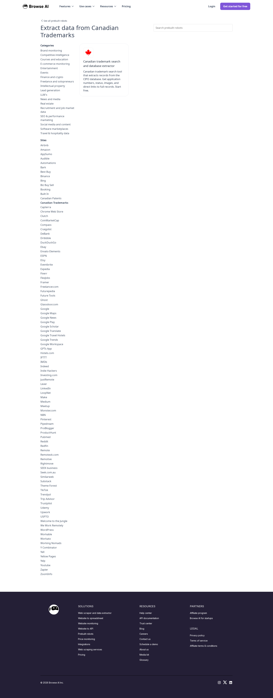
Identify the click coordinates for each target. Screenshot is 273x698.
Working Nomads (50, 543)
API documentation (149, 618)
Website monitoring (88, 623)
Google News (48, 317)
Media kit (144, 654)
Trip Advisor (47, 499)
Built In (44, 194)
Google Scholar (49, 326)
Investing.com (48, 375)
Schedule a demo (149, 644)
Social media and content (55, 124)
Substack (45, 481)
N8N (43, 415)
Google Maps (48, 313)
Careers (144, 633)
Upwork (45, 512)
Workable (46, 534)
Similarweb (47, 477)
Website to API (85, 628)
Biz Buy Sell (47, 185)
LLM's (43, 94)
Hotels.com (47, 353)
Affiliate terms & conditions (203, 645)
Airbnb (44, 145)
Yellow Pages (48, 556)
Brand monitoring (51, 50)
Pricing (126, 6)
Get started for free (235, 6)
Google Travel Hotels (52, 335)
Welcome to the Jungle (53, 521)
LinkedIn (45, 388)
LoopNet (45, 393)
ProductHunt (48, 432)
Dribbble (45, 238)
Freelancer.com (49, 286)
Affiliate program (198, 613)
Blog (142, 628)
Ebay (43, 247)
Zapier (44, 569)
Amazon (45, 149)
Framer (44, 282)
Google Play (47, 322)
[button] (67, 6)
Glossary (144, 660)
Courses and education (54, 59)
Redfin (44, 446)
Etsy (42, 260)
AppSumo (46, 154)
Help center (146, 613)
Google (44, 309)
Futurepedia (47, 291)
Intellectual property (52, 86)
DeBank (45, 233)
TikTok (44, 490)
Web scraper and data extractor (95, 613)
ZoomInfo (46, 574)
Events (44, 72)
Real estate (47, 103)
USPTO (44, 516)
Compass (46, 225)
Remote (45, 450)
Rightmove (46, 463)
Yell (42, 552)
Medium (45, 401)
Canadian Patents (50, 198)
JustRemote (47, 379)
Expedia (45, 269)
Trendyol (45, 494)
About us (144, 649)
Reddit (44, 441)
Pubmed (45, 437)
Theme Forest (48, 485)
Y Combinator (48, 547)
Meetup (45, 406)
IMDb (43, 362)
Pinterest (45, 419)
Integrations (84, 644)
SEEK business (49, 468)
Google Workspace (51, 344)
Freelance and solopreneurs (57, 81)
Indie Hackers (48, 370)
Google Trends (49, 340)
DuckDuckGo (48, 242)
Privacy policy (197, 635)
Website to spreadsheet (90, 618)
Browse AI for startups (201, 618)
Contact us (145, 639)
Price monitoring (86, 639)
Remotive (46, 459)
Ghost (44, 300)
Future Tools (47, 295)
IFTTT (43, 357)
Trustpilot (46, 503)
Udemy (44, 507)
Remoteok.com (49, 454)
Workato (45, 538)
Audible (44, 158)
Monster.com (48, 410)
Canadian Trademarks (54, 202)
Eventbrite (46, 264)
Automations (48, 163)
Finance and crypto (51, 77)
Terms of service (199, 640)
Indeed (44, 366)
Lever (43, 384)
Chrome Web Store (51, 211)
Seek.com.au (48, 472)
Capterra (45, 207)
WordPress (47, 530)
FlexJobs (45, 278)
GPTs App (46, 348)
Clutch (44, 216)
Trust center (146, 623)
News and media (50, 99)
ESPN (43, 256)
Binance (45, 176)
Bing (43, 180)
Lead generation (50, 90)
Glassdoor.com (49, 304)
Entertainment (49, 68)
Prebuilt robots (85, 633)
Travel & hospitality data (54, 133)
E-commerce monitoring (55, 64)
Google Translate (50, 331)
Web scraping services (90, 649)
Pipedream (47, 423)
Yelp (42, 561)
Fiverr (43, 273)
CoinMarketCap (49, 220)
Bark (43, 167)
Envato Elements (50, 251)
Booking (45, 189)
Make (43, 397)
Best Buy (45, 172)
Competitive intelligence (54, 55)
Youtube (45, 565)
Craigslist (46, 229)
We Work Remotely (51, 525)
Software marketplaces (54, 129)
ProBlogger (47, 428)
